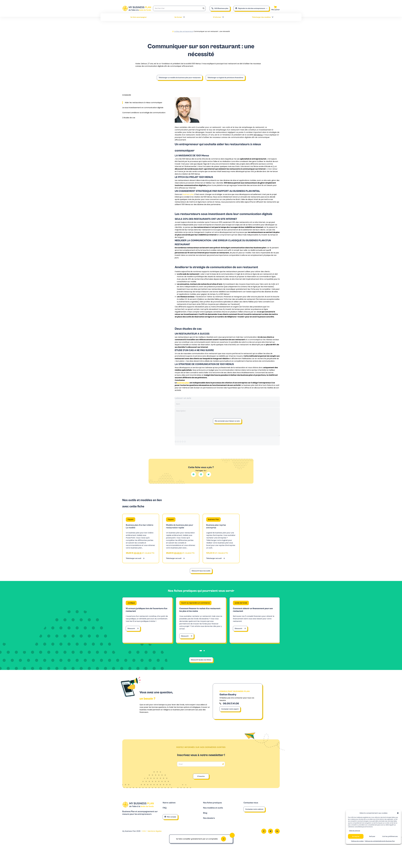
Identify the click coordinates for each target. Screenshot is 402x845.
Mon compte (171, 817)
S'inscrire (201, 776)
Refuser (372, 836)
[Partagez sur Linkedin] (201, 474)
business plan (188, 194)
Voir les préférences (390, 836)
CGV (144, 831)
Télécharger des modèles (261, 17)
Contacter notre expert (230, 709)
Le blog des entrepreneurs (183, 31)
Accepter (355, 836)
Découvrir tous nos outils (201, 571)
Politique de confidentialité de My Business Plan (380, 841)
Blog (205, 813)
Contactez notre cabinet (254, 809)
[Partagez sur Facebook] (193, 474)
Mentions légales (155, 831)
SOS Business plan (221, 8)
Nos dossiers (209, 818)
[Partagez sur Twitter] (208, 474)
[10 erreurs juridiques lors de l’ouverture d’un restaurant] (147, 620)
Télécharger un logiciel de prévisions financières (225, 78)
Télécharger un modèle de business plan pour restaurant (180, 78)
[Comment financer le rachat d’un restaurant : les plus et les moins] (201, 620)
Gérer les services (354, 830)
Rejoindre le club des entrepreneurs (251, 8)
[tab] (201, 650)
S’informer (217, 17)
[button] (398, 813)
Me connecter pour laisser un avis (227, 421)
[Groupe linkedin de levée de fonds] (277, 831)
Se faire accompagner (138, 17)
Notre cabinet (169, 803)
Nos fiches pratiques (212, 803)
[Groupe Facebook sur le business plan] (263, 831)
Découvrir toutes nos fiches (201, 660)
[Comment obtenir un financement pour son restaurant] (255, 620)
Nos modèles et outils (213, 808)
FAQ (165, 808)
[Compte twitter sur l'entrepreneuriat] (270, 831)
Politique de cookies (357, 841)
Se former (178, 17)
